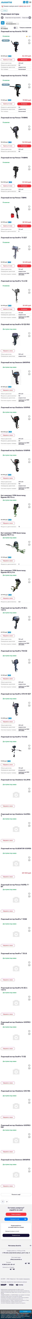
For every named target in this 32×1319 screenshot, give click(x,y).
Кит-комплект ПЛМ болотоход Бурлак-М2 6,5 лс (13, 571)
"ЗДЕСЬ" (22, 1317)
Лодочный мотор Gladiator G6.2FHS (15, 780)
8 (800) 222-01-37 (24, 6)
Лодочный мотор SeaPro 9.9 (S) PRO (15, 324)
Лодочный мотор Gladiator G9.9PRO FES (15, 1126)
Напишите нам (14, 1219)
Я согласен (25, 1311)
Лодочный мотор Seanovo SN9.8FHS (15, 1160)
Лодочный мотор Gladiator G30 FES (15, 1091)
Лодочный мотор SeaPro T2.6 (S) (14, 281)
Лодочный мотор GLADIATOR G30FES (16, 848)
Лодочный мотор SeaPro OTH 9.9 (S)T (16, 694)
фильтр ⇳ (3, 23)
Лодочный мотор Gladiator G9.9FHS (15, 407)
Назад (4, 10)
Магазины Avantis (14, 1245)
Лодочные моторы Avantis (13, 17)
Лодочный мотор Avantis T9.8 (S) (14, 76)
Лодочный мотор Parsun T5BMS (13, 198)
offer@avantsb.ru (16, 1259)
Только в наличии (25, 27)
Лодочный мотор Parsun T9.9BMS (14, 118)
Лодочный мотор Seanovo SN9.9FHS (15, 362)
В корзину (24, 59)
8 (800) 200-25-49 (8, 1264)
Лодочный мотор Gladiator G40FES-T (16, 815)
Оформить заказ (8, 350)
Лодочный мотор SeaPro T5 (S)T (14, 238)
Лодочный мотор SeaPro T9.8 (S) (14, 651)
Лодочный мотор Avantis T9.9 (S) (14, 31)
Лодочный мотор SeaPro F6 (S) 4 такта (14, 989)
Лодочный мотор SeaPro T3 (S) (13, 1057)
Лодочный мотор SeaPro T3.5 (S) (14, 737)
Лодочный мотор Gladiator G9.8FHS (15, 450)
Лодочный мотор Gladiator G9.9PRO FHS (15, 1023)
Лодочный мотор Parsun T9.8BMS (14, 158)
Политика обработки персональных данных (14, 1282)
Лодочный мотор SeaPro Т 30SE (14, 919)
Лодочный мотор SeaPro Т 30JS (14, 953)
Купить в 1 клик (7, 59)
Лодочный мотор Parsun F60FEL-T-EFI (15, 885)
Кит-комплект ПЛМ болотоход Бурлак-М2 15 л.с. (13, 496)
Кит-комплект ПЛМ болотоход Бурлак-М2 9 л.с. (13, 534)
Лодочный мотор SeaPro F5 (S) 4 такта (14, 609)
